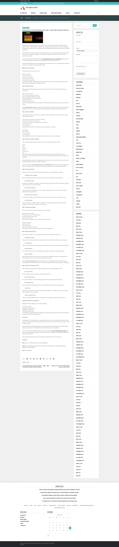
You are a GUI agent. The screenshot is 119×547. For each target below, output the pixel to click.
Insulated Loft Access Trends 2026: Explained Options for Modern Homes (60, 366)
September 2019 (80, 460)
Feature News (79, 119)
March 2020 (79, 442)
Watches (78, 207)
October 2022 (79, 354)
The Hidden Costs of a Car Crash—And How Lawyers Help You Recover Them (59, 501)
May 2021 (78, 405)
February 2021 (79, 415)
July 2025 (78, 256)
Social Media (79, 186)
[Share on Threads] (50, 358)
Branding (78, 94)
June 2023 (78, 329)
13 (60, 525)
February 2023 (79, 342)
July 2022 (78, 363)
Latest (31, 505)
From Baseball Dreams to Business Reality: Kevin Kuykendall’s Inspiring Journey (59, 492)
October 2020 (79, 421)
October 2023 (79, 320)
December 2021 (80, 384)
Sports (78, 189)
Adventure (79, 85)
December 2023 (80, 314)
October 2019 (79, 457)
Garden (78, 131)
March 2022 (79, 375)
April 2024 (78, 302)
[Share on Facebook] (27, 358)
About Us (39, 505)
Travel (68, 13)
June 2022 (78, 366)
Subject (77, 48)
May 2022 (78, 369)
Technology (77, 13)
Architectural (80, 88)
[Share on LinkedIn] (33, 358)
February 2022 (79, 378)
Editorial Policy (75, 505)
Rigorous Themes (27, 543)
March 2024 (79, 305)
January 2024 (79, 311)
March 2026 (79, 232)
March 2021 (79, 411)
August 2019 (79, 463)
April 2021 (78, 408)
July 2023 (78, 326)
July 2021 (78, 399)
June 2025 (78, 259)
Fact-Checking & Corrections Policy (87, 505)
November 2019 (80, 454)
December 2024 (80, 278)
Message (78, 54)
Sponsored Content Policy (59, 507)
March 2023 (79, 338)
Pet (77, 170)
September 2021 (80, 393)
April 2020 (78, 439)
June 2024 (78, 296)
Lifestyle (78, 143)
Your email (78, 41)
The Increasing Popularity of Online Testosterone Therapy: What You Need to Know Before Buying (32, 366)
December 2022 (80, 348)
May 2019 (78, 472)
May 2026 (78, 226)
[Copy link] (53, 358)
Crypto (78, 103)
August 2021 (79, 396)
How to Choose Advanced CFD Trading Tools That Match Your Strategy (59, 498)
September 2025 (80, 250)
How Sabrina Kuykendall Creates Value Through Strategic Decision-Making (59, 495)
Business (33, 13)
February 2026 (79, 235)
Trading (78, 201)
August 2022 (79, 360)
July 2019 (78, 466)
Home (35, 505)
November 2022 (80, 351)
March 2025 (79, 268)
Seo (77, 176)
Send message (81, 73)
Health (78, 134)
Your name (78, 35)
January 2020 (79, 448)
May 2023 (78, 332)
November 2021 (80, 387)
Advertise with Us (52, 505)
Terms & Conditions (61, 505)
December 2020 (80, 418)
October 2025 (79, 247)
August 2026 (79, 217)
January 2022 (79, 381)
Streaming (79, 192)
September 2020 (80, 424)
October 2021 (79, 390)
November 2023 (80, 317)
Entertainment (80, 109)
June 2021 (78, 402)
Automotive (23, 13)
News (77, 161)
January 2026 (79, 238)
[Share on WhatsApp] (37, 358)
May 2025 (78, 262)
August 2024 (79, 290)
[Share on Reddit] (43, 358)
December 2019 (80, 451)
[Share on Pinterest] (40, 358)
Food (77, 125)
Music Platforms (80, 158)
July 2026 (78, 220)
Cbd (77, 100)
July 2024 (78, 293)
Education (78, 106)
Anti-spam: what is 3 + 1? (81, 66)
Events (78, 112)
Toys (77, 198)
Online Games (43, 13)
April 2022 (78, 372)
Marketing (79, 152)
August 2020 (79, 427)
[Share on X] (30, 358)
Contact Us (96, 1)
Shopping (78, 179)
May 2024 (78, 299)
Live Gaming (79, 146)
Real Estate (79, 173)
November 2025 (80, 244)
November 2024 (80, 281)
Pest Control (79, 167)
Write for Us (45, 505)
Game (77, 128)
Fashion (78, 115)
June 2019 (78, 469)
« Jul (48, 535)
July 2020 (78, 430)
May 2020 (78, 436)
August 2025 (79, 253)
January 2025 (79, 275)
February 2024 (79, 308)
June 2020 (78, 433)
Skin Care (78, 182)
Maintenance (79, 149)
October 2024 (79, 284)
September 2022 (80, 357)
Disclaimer (69, 505)
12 (56, 525)
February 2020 (79, 445)
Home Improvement (56, 13)
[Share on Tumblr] (47, 358)
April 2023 (78, 335)
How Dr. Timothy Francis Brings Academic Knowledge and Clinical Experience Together (51, 3)
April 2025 (78, 265)
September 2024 (80, 287)
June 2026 (78, 223)
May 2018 (78, 475)
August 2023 (79, 323)
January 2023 (79, 345)
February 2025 (79, 272)
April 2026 (78, 229)
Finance (78, 122)
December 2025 (80, 241)
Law (77, 140)
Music (77, 155)
